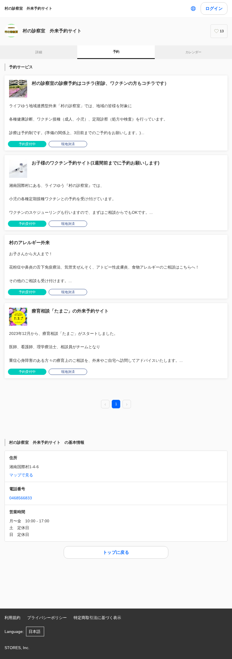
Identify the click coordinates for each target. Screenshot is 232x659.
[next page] (127, 404)
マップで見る (21, 475)
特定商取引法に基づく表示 (97, 617)
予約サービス (21, 67)
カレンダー (193, 52)
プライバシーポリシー (47, 617)
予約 (116, 52)
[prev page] (105, 404)
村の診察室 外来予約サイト (30, 8)
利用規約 (12, 617)
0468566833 (20, 498)
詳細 (38, 52)
